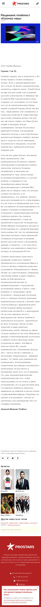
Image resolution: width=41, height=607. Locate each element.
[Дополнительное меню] (37, 3)
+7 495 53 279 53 (22, 577)
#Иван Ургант (13, 523)
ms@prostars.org (22, 580)
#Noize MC (4, 523)
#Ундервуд (33, 523)
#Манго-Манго (24, 523)
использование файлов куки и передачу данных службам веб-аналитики (18, 601)
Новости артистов (14, 525)
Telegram (22, 584)
